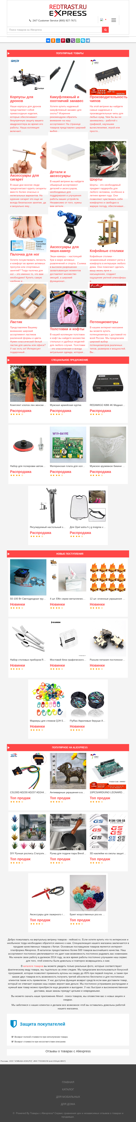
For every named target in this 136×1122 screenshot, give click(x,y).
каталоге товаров (33, 966)
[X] (68, 40)
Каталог (68, 1089)
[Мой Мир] (58, 40)
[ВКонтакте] (48, 40)
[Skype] (83, 40)
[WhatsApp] (78, 40)
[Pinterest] (63, 40)
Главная (68, 1082)
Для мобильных (68, 1096)
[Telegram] (88, 40)
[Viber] (73, 40)
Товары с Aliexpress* (42, 1113)
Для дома (68, 1104)
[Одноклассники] (53, 40)
